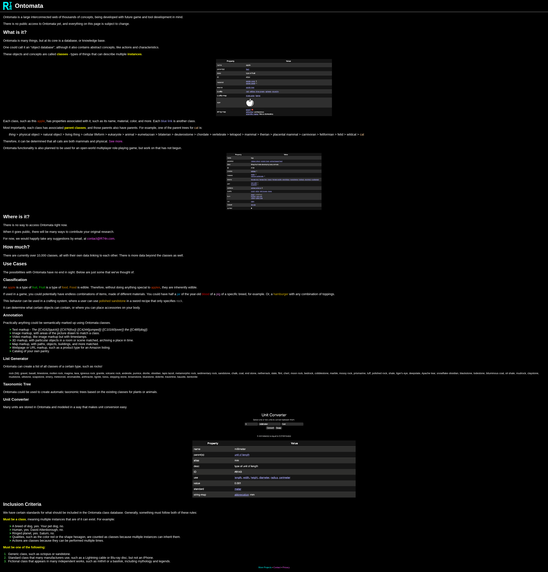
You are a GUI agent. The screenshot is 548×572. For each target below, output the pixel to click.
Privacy (286, 567)
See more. (116, 141)
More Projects (265, 567)
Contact (277, 567)
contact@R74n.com (100, 238)
